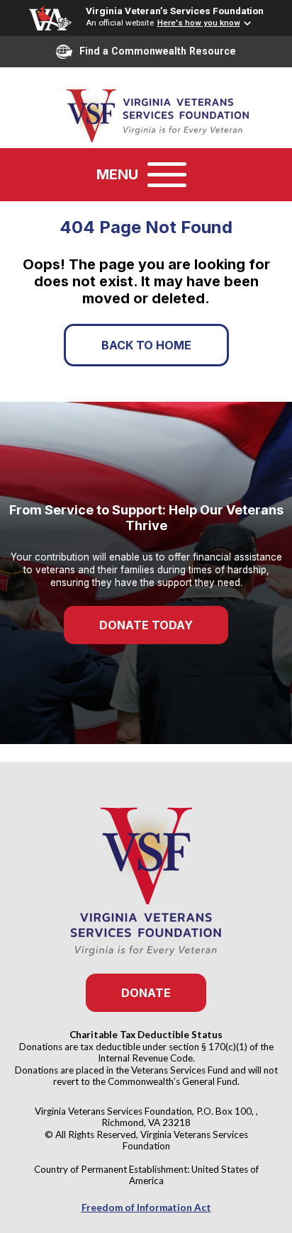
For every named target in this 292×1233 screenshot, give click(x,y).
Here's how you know (198, 23)
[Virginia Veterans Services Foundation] (146, 114)
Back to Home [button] (146, 345)
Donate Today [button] (146, 625)
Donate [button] (146, 993)
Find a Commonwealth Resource (157, 51)
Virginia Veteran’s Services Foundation (175, 10)
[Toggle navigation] (167, 174)
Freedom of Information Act (146, 1207)
